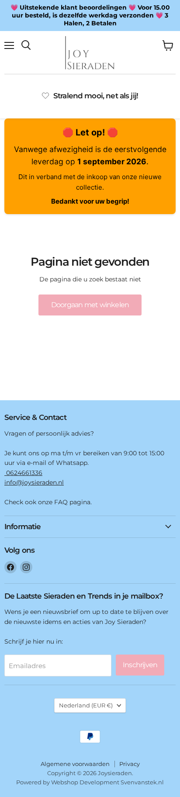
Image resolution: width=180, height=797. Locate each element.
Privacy (129, 763)
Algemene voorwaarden (75, 763)
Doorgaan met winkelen (90, 305)
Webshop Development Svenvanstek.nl (107, 782)
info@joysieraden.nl (34, 482)
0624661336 (23, 473)
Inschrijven (140, 665)
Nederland (86, 705)
